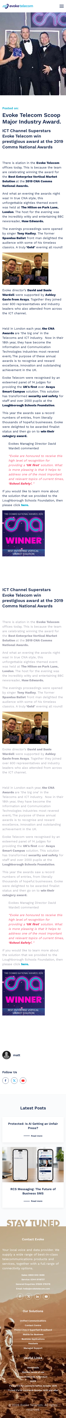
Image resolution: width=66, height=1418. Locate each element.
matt (16, 1055)
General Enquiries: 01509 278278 (33, 1284)
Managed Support (33, 1348)
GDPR (33, 1381)
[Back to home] (18, 6)
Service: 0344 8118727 (33, 1279)
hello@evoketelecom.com (33, 1288)
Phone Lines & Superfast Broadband (33, 1330)
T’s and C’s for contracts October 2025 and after (33, 1390)
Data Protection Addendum (33, 1376)
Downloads (33, 1367)
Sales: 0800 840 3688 (33, 1275)
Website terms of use (33, 1372)
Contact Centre (33, 1325)
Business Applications (33, 1339)
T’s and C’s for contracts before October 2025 (33, 1386)
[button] (62, 6)
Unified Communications (33, 1320)
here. (25, 505)
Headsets (33, 1343)
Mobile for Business (33, 1334)
